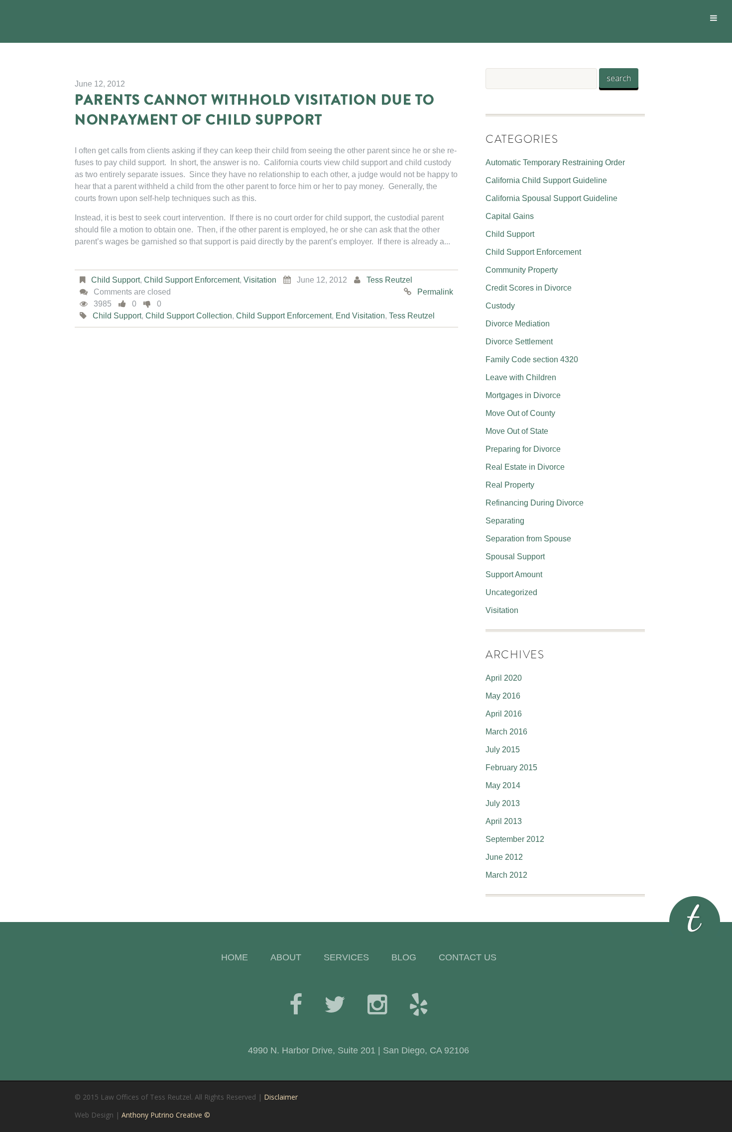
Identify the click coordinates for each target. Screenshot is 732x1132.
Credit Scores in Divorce (529, 288)
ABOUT (285, 957)
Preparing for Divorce (523, 449)
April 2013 (504, 821)
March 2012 (506, 875)
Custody (500, 306)
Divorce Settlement (519, 341)
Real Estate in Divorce (525, 467)
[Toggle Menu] (713, 18)
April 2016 (504, 714)
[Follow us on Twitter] (335, 1005)
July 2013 (503, 803)
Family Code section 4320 (532, 359)
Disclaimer (281, 1097)
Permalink (435, 292)
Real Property (510, 485)
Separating (505, 520)
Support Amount (514, 574)
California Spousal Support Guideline (551, 198)
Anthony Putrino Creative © (166, 1115)
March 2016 (506, 731)
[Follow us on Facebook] (295, 1005)
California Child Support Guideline (546, 180)
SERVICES (346, 957)
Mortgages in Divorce (523, 395)
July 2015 (503, 749)
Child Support (115, 280)
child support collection (188, 315)
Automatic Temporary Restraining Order (555, 162)
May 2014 (503, 785)
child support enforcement (284, 315)
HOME (234, 957)
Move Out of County (520, 413)
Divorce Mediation (518, 323)
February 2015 (511, 767)
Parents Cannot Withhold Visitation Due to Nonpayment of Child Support (255, 110)
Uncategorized (511, 592)
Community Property (522, 270)
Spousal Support (515, 556)
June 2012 (504, 857)
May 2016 (503, 696)
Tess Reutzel (389, 280)
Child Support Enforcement (192, 280)
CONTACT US (467, 957)
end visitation (360, 315)
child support (117, 315)
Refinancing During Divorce (535, 503)
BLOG (403, 957)
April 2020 (504, 678)
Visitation (260, 280)
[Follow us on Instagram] (377, 1005)
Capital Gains (510, 216)
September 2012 (515, 839)
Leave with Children (521, 377)
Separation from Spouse (528, 538)
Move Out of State (517, 431)
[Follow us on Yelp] (418, 1005)
